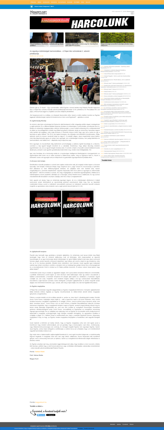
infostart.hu (104, 81)
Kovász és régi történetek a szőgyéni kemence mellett (118, 126)
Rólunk (131, 424)
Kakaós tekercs (108, 91)
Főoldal (33, 2)
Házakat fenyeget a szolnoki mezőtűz (113, 129)
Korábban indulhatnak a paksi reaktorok (114, 135)
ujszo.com (116, 71)
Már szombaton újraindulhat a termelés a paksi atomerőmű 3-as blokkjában (114, 105)
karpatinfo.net (108, 114)
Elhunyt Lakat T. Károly (110, 89)
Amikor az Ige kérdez (109, 123)
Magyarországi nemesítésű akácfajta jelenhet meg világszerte (116, 44)
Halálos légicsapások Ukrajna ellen (113, 153)
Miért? (52, 6)
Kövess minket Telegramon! (42, 6)
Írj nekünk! (125, 424)
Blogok (69, 2)
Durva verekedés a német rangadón (113, 96)
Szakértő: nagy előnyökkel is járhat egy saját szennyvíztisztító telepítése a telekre (114, 121)
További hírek (107, 160)
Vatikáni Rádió (40, 351)
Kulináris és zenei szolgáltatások (112, 149)
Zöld (82, 2)
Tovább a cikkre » (36, 406)
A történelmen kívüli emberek (111, 102)
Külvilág (54, 2)
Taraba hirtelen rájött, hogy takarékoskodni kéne (116, 145)
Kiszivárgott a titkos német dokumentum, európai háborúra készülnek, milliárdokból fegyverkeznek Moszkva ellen (116, 113)
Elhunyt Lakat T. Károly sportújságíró (113, 83)
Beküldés (112, 424)
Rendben (80, 428)
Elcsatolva (62, 2)
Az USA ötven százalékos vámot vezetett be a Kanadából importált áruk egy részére (114, 108)
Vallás (88, 2)
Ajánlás (119, 424)
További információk (89, 428)
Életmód (76, 2)
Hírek (39, 2)
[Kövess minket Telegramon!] (116, 64)
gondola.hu (126, 94)
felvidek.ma (122, 102)
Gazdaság (46, 2)
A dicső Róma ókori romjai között (112, 73)
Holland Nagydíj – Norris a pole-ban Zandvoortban (117, 76)
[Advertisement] (46, 235)
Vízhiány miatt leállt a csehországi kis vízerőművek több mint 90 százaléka (81, 44)
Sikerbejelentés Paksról (110, 151)
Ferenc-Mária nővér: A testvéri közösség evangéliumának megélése (113, 156)
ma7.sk (109, 68)
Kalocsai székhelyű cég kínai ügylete (113, 139)
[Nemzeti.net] (38, 12)
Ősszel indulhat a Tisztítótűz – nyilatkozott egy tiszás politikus (46, 44)
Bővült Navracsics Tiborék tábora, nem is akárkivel (117, 79)
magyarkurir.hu (41, 402)
